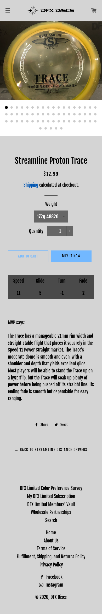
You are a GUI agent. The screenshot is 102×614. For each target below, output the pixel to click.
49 (69, 121)
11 (58, 107)
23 (27, 114)
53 (90, 121)
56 (45, 128)
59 (61, 128)
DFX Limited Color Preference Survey (51, 488)
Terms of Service (51, 548)
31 (69, 114)
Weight (51, 204)
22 (22, 114)
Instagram (53, 585)
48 (64, 121)
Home (51, 532)
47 (58, 121)
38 (11, 121)
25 (38, 114)
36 (95, 114)
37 (6, 121)
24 (32, 114)
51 (79, 121)
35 (90, 114)
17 (90, 107)
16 (85, 107)
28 (53, 114)
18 (95, 107)
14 (74, 107)
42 (32, 121)
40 (22, 121)
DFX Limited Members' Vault (51, 504)
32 (74, 114)
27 (48, 114)
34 (85, 114)
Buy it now (71, 256)
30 (64, 114)
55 (40, 128)
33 (79, 114)
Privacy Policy (51, 565)
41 (27, 121)
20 (11, 114)
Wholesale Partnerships (51, 512)
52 (85, 121)
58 (56, 128)
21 (17, 114)
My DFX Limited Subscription (51, 496)
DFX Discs (58, 597)
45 (48, 121)
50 (74, 121)
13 (69, 107)
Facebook (54, 577)
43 (38, 121)
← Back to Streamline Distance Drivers (51, 449)
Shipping (31, 185)
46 (53, 121)
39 (17, 121)
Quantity (36, 231)
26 (43, 114)
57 (51, 128)
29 (58, 114)
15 (79, 107)
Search (51, 520)
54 (95, 121)
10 (53, 107)
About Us (51, 540)
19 (6, 114)
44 (43, 121)
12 (64, 107)
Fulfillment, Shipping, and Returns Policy (51, 556)
